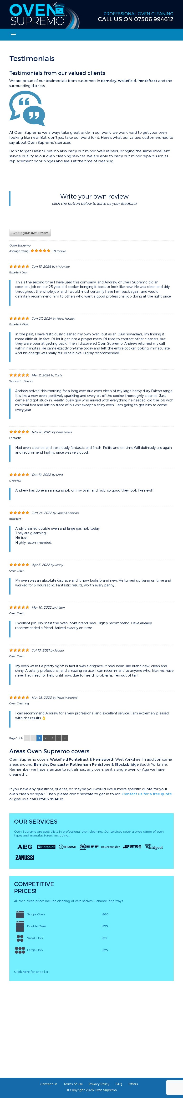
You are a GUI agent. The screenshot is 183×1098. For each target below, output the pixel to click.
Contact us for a (147, 794)
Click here (22, 972)
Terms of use (73, 1084)
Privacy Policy (99, 1084)
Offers (133, 1084)
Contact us (48, 1084)
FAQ (119, 1084)
